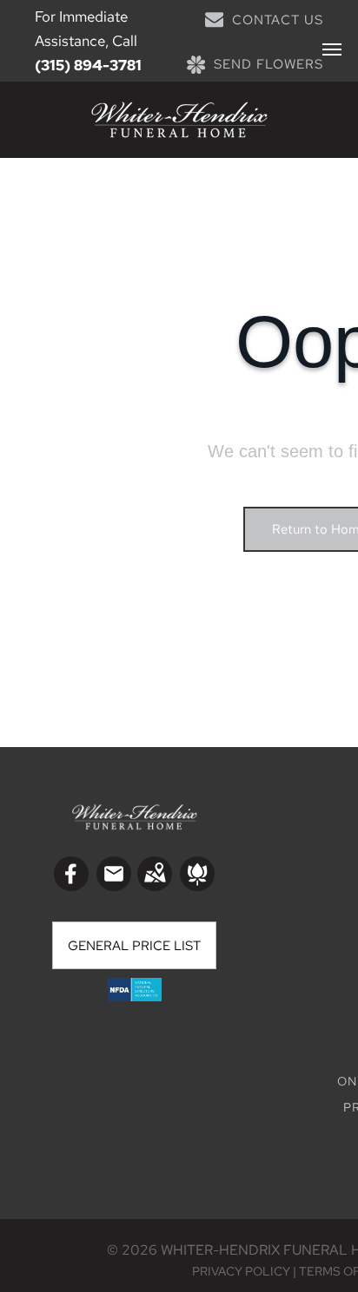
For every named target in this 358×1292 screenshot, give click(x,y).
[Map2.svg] (154, 885)
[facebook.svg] (71, 885)
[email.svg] (114, 879)
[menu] (332, 49)
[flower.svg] (197, 885)
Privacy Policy (241, 1271)
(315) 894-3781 (88, 65)
